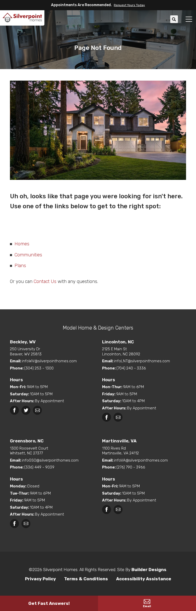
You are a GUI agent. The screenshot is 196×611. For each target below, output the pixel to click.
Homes (22, 244)
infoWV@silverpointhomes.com (49, 361)
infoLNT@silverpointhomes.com (142, 361)
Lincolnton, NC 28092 (121, 351)
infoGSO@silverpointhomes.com (50, 460)
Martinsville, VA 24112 (120, 451)
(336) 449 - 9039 (39, 467)
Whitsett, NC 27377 (29, 451)
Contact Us (45, 281)
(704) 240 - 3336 (131, 368)
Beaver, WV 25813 (26, 351)
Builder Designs (148, 569)
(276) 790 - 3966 (130, 467)
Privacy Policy (40, 578)
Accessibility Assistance (143, 578)
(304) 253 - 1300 (39, 368)
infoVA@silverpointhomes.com (141, 460)
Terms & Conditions (86, 578)
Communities (28, 255)
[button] (128, 5)
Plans (20, 265)
